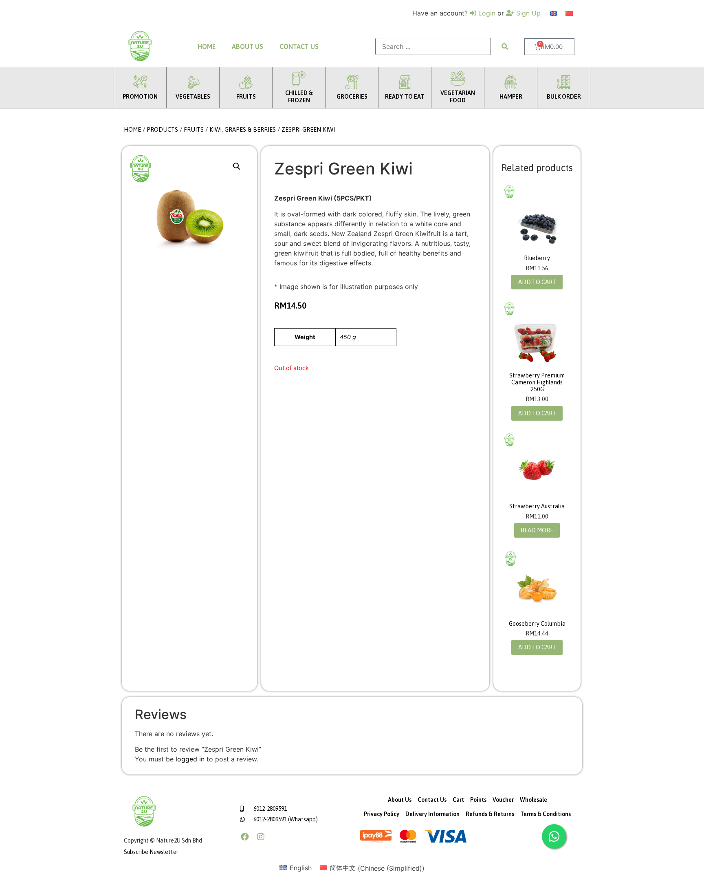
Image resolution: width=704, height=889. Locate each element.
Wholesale (533, 799)
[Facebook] (245, 837)
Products (162, 129)
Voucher (503, 799)
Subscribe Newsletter (151, 852)
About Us (247, 46)
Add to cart (537, 282)
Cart (458, 799)
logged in (190, 759)
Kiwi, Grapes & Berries (242, 129)
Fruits (194, 129)
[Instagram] (261, 837)
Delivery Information (432, 814)
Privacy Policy (381, 814)
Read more (537, 530)
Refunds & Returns (490, 814)
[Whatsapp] (554, 836)
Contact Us (299, 46)
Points (478, 799)
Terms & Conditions (545, 814)
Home (207, 46)
